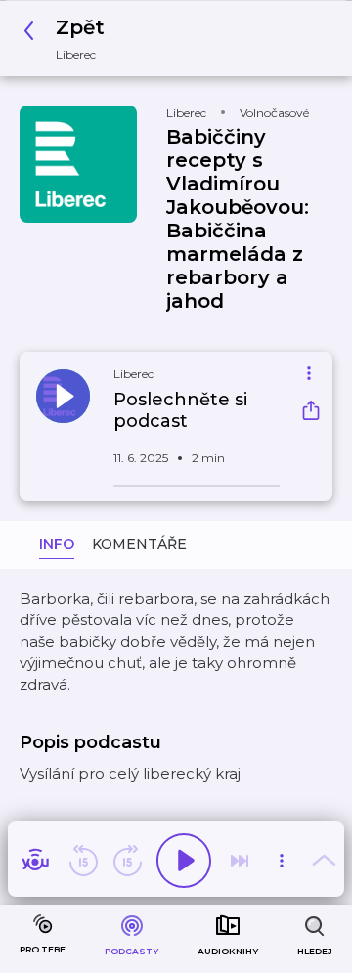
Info (56, 544)
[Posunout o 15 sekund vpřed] (127, 860)
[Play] (184, 860)
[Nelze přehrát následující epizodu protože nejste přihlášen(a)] (239, 860)
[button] (69, 38)
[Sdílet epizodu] (310, 413)
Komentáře (139, 544)
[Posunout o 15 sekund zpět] (83, 860)
